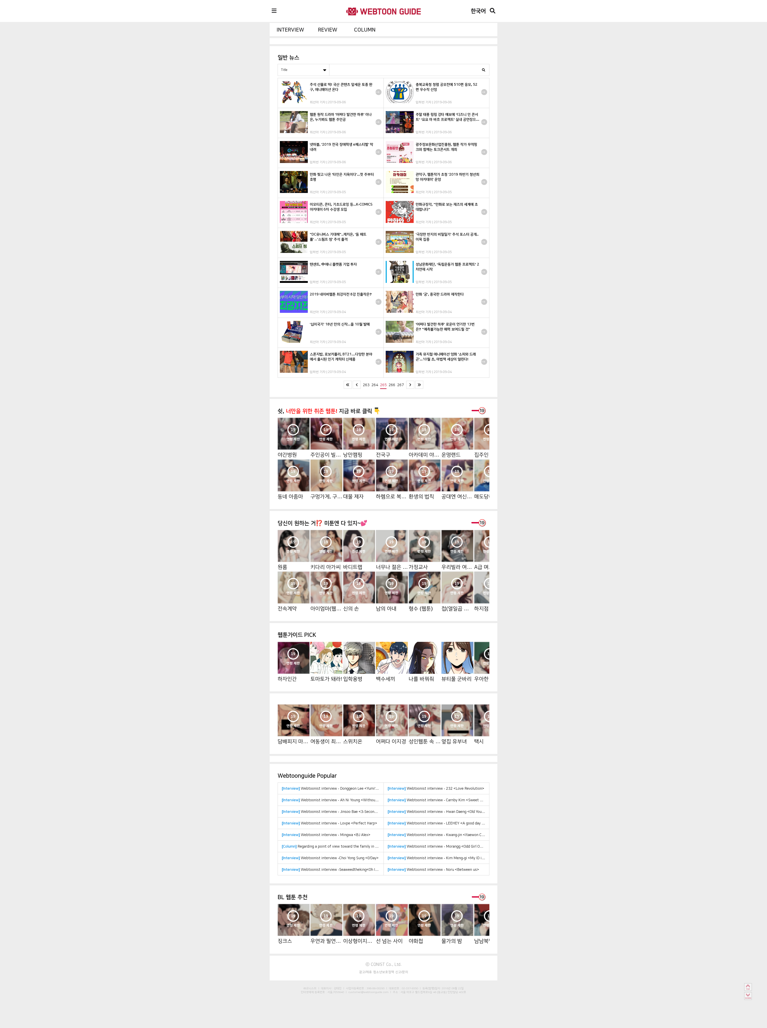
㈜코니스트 (310, 988)
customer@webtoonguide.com (368, 992)
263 (366, 385)
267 (400, 385)
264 (375, 385)
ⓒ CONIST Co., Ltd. (384, 964)
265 (383, 385)
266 (392, 385)
